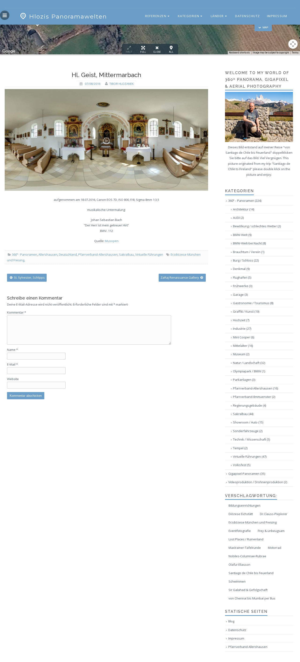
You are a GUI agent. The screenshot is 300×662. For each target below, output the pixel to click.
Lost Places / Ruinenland (246, 539)
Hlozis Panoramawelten (68, 16)
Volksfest (241, 465)
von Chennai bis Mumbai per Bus (252, 598)
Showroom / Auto (248, 422)
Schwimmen (237, 581)
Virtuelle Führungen (149, 254)
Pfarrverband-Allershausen (98, 254)
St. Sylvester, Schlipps (29, 277)
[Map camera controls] (293, 44)
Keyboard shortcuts (239, 52)
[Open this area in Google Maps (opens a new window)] (9, 51)
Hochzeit (241, 320)
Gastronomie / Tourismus (253, 303)
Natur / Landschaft (249, 363)
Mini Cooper (243, 337)
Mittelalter (243, 346)
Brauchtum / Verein (248, 252)
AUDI (238, 218)
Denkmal (241, 269)
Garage (240, 294)
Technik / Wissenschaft (251, 439)
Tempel (240, 448)
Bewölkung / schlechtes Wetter (257, 226)
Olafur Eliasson (239, 564)
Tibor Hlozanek (121, 84)
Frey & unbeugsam (271, 531)
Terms (295, 52)
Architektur (243, 209)
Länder (217, 16)
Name (12, 350)
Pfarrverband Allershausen (247, 647)
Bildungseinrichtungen (244, 505)
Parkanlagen (244, 380)
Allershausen (47, 254)
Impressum (277, 16)
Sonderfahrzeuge (247, 431)
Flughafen (242, 277)
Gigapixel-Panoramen (246, 473)
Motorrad (274, 548)
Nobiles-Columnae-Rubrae (247, 556)
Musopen (112, 241)
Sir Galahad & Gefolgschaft (248, 590)
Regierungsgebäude (249, 405)
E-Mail (12, 364)
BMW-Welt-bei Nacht (249, 243)
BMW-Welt (242, 235)
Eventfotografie (240, 531)
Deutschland (68, 254)
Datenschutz (247, 16)
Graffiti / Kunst (246, 311)
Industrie (242, 328)
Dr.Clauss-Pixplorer (273, 514)
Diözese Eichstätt (241, 514)
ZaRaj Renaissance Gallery (180, 277)
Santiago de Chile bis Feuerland (251, 573)
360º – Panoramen (244, 200)
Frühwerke (242, 286)
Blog (231, 621)
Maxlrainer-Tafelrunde (245, 548)
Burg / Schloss (246, 260)
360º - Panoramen (24, 254)
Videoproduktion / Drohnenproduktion (257, 482)
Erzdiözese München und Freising (253, 522)
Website (13, 379)
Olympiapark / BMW (249, 371)
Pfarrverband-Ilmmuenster (254, 397)
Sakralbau (126, 254)
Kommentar (16, 312)
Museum (241, 354)
